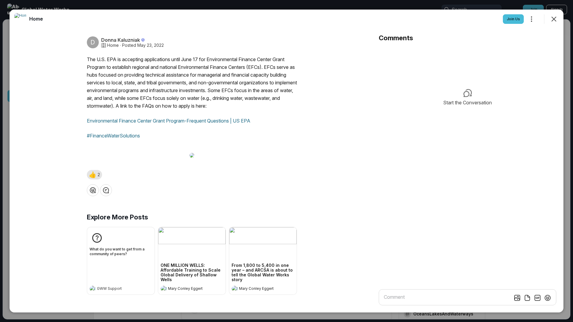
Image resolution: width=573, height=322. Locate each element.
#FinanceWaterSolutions (113, 136)
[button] (94, 174)
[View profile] (93, 289)
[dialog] (286, 161)
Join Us (513, 19)
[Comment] (106, 190)
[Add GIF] (537, 298)
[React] (92, 190)
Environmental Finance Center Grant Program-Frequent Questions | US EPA (168, 121)
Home (113, 45)
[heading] (115, 289)
